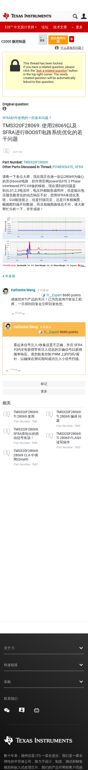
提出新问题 (71, 39)
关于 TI (9, 648)
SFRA (79, 167)
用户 (83, 16)
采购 (7, 682)
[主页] (26, 16)
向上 (13, 314)
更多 (79, 27)
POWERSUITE (63, 167)
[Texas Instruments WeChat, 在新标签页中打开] (7, 712)
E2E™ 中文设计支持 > (21, 27)
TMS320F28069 (35, 162)
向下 (24, 314)
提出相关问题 (58, 39)
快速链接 (11, 665)
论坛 (45, 27)
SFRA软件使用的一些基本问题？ (27, 118)
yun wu (17, 151)
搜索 (75, 16)
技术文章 (60, 27)
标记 (44, 384)
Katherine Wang (23, 290)
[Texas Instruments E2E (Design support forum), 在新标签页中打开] (22, 712)
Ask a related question (51, 70)
